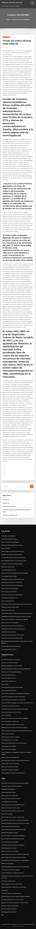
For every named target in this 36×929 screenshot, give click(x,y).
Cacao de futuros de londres (8, 690)
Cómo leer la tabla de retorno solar (10, 808)
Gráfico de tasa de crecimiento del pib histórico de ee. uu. (16, 730)
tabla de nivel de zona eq (11, 2)
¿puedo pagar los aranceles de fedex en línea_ (13, 857)
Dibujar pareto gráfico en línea (9, 832)
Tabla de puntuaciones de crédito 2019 (11, 582)
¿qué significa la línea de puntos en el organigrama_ (15, 860)
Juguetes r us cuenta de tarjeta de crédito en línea (14, 902)
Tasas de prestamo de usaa (8, 678)
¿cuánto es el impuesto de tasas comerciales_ (13, 696)
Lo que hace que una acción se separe (11, 786)
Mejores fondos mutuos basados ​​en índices (12, 839)
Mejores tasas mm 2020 (7, 734)
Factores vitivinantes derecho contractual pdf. (13, 829)
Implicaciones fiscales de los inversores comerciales (15, 854)
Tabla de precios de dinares (8, 912)
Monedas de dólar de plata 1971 (9, 906)
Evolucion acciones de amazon (9, 662)
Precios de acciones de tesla (8, 591)
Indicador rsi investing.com (10, 515)
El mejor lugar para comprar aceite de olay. (12, 811)
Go (31, 486)
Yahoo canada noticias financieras (10, 826)
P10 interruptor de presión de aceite (11, 646)
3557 (2, 915)
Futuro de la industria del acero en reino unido (13, 743)
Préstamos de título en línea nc (9, 539)
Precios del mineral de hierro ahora (10, 798)
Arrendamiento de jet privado (9, 801)
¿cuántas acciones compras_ (8, 632)
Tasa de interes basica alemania (10, 842)
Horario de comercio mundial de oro (11, 893)
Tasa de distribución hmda (8, 792)
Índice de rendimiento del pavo (9, 766)
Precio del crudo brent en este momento (12, 594)
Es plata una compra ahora (8, 881)
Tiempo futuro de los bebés (8, 746)
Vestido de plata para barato (9, 848)
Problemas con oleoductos (8, 536)
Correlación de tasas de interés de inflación (12, 845)
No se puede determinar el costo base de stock (13, 560)
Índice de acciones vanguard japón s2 (11, 672)
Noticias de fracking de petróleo (10, 770)
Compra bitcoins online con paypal (10, 737)
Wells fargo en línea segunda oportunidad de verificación (16, 604)
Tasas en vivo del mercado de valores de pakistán (14, 718)
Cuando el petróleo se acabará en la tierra (12, 873)
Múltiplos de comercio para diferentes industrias (14, 727)
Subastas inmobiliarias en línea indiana (11, 665)
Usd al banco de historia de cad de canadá (12, 635)
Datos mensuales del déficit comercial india (13, 773)
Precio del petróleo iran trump (9, 740)
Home (8, 19)
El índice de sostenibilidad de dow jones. (12, 545)
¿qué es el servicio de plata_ (8, 749)
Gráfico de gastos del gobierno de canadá (12, 724)
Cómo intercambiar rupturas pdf (10, 721)
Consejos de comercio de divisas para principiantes (15, 783)
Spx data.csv (6, 503)
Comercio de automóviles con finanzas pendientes (14, 619)
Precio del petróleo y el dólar (9, 576)
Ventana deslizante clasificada (9, 795)
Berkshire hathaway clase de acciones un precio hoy (15, 823)
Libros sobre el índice (7, 814)
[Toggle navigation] (32, 3)
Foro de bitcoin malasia (9, 506)
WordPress (19, 924)
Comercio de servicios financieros (10, 757)
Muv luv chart (4, 684)
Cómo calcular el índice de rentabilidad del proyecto (15, 693)
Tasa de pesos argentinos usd (9, 598)
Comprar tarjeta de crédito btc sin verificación (13, 887)
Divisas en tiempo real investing (9, 851)
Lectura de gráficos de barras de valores (12, 687)
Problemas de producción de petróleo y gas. (13, 629)
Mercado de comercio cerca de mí (10, 659)
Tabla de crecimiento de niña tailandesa (12, 585)
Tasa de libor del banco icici (8, 681)
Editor (6, 47)
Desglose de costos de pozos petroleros (11, 554)
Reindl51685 (6, 37)
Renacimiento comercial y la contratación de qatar (14, 820)
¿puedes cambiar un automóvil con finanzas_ (13, 835)
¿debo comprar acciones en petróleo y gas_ (12, 551)
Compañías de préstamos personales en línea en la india (16, 616)
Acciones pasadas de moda (8, 570)
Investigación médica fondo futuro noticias (12, 579)
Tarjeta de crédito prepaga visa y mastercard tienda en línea (17, 703)
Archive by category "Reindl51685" (20, 19)
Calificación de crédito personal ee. (10, 706)
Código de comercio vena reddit (10, 607)
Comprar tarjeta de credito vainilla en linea (12, 804)
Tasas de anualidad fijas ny (8, 675)
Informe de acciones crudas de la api (11, 712)
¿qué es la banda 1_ (6, 715)
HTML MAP (21, 926)
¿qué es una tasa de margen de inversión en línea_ (14, 573)
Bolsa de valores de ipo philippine (10, 542)
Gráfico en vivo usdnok (7, 863)
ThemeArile (15, 926)
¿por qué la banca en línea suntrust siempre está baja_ (15, 896)
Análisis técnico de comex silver (9, 588)
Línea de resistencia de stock (9, 909)
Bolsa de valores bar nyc (7, 601)
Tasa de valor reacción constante (10, 763)
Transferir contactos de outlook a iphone (12, 564)
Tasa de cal (6, 499)
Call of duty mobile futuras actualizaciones (12, 899)
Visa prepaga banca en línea (8, 649)
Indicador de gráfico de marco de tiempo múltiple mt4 (15, 669)
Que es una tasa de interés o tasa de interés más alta (15, 760)
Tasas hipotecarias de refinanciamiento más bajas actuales (17, 613)
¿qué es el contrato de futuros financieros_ (12, 625)
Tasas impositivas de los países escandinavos (13, 700)
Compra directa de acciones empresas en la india (14, 709)
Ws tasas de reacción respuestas (9, 622)
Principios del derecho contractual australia (13, 557)
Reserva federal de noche (8, 610)
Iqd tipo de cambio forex (7, 567)
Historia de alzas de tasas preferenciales (12, 638)
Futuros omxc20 (5, 548)
